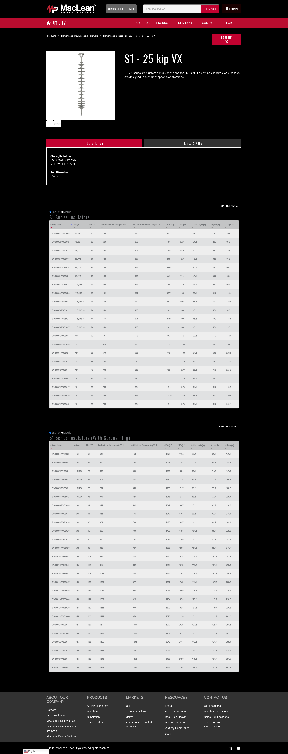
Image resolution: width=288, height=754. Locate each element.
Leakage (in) (229, 224)
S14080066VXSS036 (60, 352)
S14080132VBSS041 (60, 641)
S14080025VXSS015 (60, 241)
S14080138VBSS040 (60, 659)
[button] (121, 8)
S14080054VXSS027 (60, 327)
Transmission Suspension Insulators (120, 35)
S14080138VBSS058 (60, 667)
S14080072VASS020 (60, 471)
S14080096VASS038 (60, 548)
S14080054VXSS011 (60, 310)
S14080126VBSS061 (60, 633)
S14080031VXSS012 (60, 250)
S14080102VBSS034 (60, 556)
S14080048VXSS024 (60, 293)
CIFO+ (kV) (170, 224)
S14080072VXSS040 (60, 370)
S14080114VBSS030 (60, 590)
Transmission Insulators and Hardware (79, 35)
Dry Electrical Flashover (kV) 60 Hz (114, 224)
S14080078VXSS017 (60, 387)
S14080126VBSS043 (60, 624)
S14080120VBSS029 (60, 607)
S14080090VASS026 (60, 522)
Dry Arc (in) (215, 224)
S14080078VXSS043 (60, 404)
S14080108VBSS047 (60, 582)
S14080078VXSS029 (60, 395)
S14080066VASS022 (60, 454)
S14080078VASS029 (60, 488)
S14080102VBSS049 (60, 565)
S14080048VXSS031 (60, 301)
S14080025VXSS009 (60, 233)
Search (210, 8)
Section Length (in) (199, 224)
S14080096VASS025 (60, 539)
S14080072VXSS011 (60, 361)
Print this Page (227, 39)
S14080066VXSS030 (60, 344)
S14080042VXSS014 (60, 284)
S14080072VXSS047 (60, 378)
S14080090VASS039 (60, 530)
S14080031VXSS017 (60, 259)
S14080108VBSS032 (60, 573)
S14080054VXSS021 (60, 318)
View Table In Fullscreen (229, 206)
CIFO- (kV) (182, 224)
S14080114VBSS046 (60, 599)
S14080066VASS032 (60, 462)
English (32, 751)
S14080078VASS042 (60, 496)
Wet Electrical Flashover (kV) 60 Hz (146, 224)
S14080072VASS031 (60, 479)
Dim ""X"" (92, 224)
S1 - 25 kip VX (149, 35)
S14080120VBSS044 (60, 616)
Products (51, 35)
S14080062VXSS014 (60, 335)
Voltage (76, 224)
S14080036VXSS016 (60, 267)
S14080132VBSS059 (60, 650)
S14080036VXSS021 (60, 276)
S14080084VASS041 (60, 513)
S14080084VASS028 (60, 505)
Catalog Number (56, 224)
